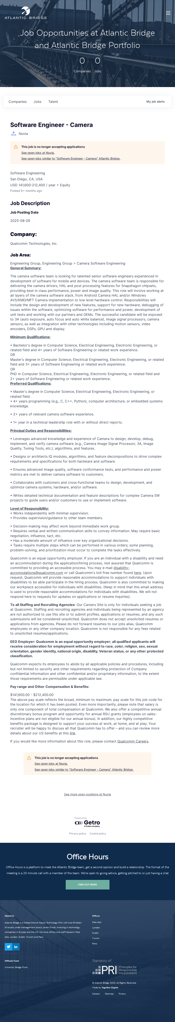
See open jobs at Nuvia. (38, 152)
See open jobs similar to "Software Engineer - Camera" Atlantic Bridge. (70, 158)
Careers (96, 994)
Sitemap (109, 994)
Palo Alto (96, 922)
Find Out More (87, 884)
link (72, 733)
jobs (37, 101)
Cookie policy (98, 833)
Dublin (95, 933)
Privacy (122, 994)
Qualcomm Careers (132, 741)
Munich (95, 938)
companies (18, 101)
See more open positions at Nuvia (87, 794)
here (137, 573)
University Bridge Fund (16, 967)
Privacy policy (77, 833)
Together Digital (110, 987)
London (96, 927)
